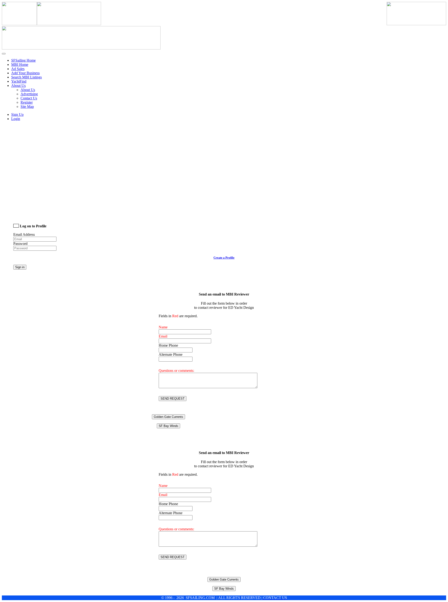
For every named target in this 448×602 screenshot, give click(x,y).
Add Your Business (25, 73)
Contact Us (29, 98)
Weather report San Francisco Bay (46, 213)
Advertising (29, 94)
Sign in (19, 267)
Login (15, 119)
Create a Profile (224, 257)
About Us (28, 90)
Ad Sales (17, 69)
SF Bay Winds (168, 426)
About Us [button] (18, 86)
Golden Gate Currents (168, 417)
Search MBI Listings (26, 77)
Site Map (27, 107)
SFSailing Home (23, 60)
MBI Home (19, 65)
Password (20, 244)
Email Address (24, 234)
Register (27, 102)
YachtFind (18, 81)
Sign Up (17, 114)
